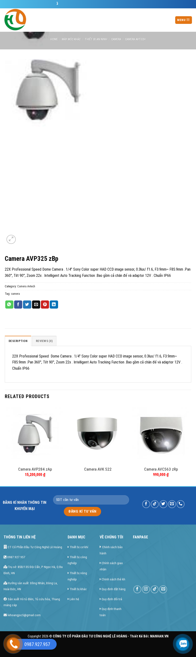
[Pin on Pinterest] (45, 304)
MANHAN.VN (159, 636)
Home (54, 39)
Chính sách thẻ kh (113, 579)
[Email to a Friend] (36, 304)
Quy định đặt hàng (113, 589)
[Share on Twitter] (27, 304)
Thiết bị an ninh (96, 39)
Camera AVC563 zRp (161, 469)
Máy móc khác (71, 39)
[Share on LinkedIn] (54, 304)
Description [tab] (18, 341)
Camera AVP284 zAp (35, 469)
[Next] (189, 445)
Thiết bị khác (78, 589)
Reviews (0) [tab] (44, 341)
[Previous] (6, 445)
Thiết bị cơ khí (79, 547)
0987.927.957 (15, 557)
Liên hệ (74, 599)
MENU (181, 20)
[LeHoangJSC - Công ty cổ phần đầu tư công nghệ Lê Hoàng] (33, 20)
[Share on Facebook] (18, 304)
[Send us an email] (172, 504)
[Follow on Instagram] (146, 589)
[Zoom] (11, 239)
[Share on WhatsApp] (9, 304)
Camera (116, 39)
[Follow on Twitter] (163, 504)
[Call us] (181, 504)
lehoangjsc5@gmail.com (24, 615)
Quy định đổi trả (112, 599)
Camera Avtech (135, 39)
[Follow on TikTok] (155, 504)
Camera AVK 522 (98, 469)
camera (15, 293)
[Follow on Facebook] (146, 504)
